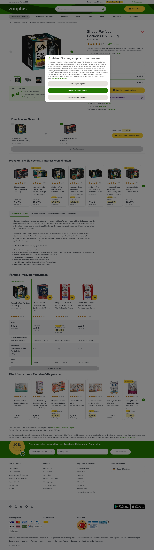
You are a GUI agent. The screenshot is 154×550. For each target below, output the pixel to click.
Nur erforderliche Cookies (77, 97)
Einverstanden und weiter (77, 90)
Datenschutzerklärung (59, 78)
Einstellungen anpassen (77, 84)
